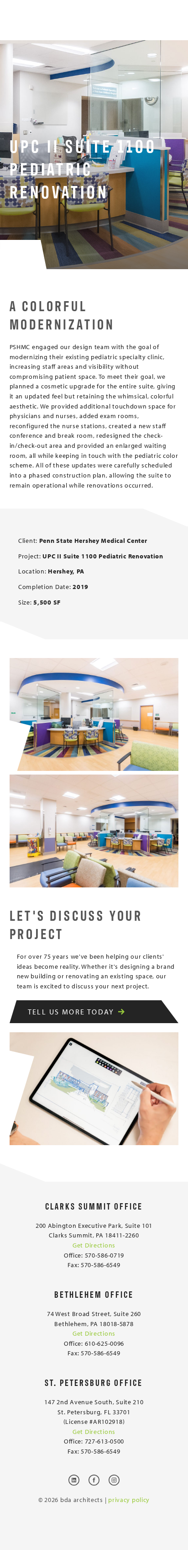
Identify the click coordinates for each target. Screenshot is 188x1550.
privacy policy (129, 1499)
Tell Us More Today (71, 1011)
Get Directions (94, 1245)
